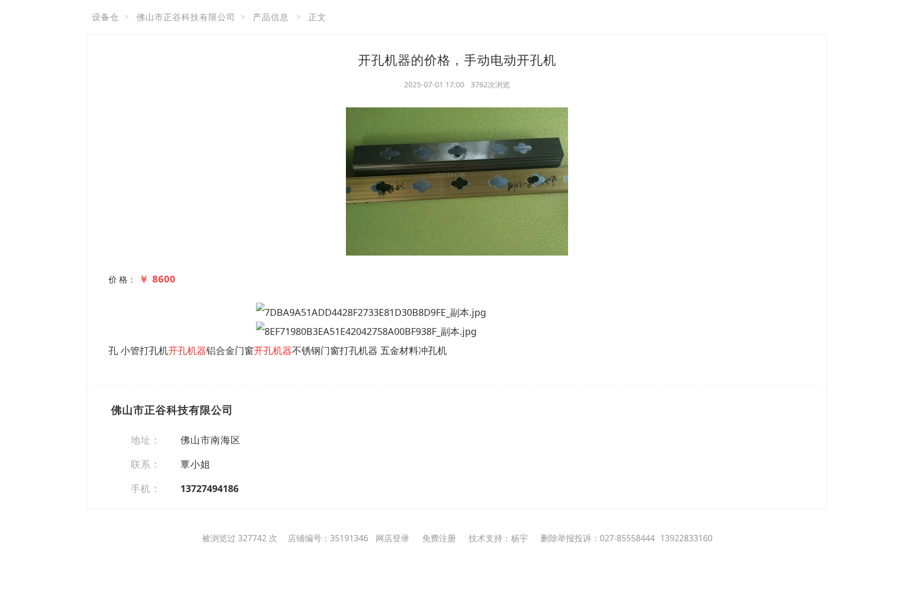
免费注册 (439, 538)
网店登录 (392, 538)
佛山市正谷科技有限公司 (185, 17)
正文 (317, 17)
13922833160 (686, 538)
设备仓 (105, 17)
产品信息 (271, 17)
